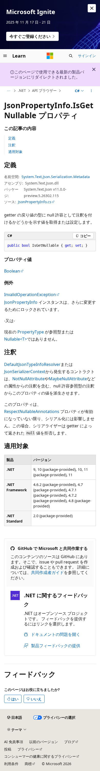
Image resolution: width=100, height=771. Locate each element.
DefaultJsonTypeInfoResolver (32, 364)
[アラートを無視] (92, 8)
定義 (11, 138)
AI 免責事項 (13, 741)
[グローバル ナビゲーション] (5, 55)
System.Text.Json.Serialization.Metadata (56, 176)
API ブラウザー (44, 90)
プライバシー (28, 749)
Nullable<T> (15, 339)
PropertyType (30, 332)
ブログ (69, 741)
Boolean (12, 271)
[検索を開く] (71, 55)
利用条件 (11, 763)
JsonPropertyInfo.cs (34, 201)
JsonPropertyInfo (20, 302)
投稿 (7, 749)
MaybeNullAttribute (68, 379)
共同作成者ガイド (47, 572)
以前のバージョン (43, 741)
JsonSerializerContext (24, 371)
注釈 (11, 145)
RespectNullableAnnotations (31, 411)
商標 (28, 763)
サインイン (87, 55)
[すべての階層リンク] (8, 91)
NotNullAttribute (28, 379)
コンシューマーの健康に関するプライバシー (40, 756)
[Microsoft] (50, 55)
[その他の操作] (91, 91)
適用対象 (15, 151)
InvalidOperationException (30, 294)
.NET (22, 90)
